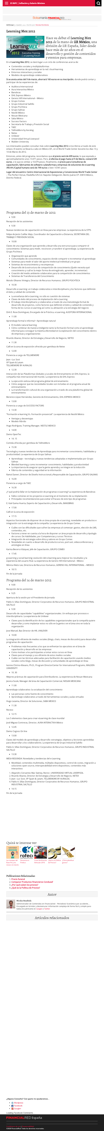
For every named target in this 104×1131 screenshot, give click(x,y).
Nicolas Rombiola (42, 25)
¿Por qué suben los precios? (24, 884)
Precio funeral (18, 879)
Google (39, 909)
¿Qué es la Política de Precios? (54, 861)
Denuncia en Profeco (24, 861)
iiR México (82, 41)
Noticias (10, 25)
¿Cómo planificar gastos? (68, 861)
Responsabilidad (28, 1126)
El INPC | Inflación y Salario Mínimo (27, 3)
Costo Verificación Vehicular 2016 (40, 861)
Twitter (47, 909)
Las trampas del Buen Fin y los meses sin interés (12, 862)
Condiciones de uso (13, 1126)
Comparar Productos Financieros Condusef (32, 882)
